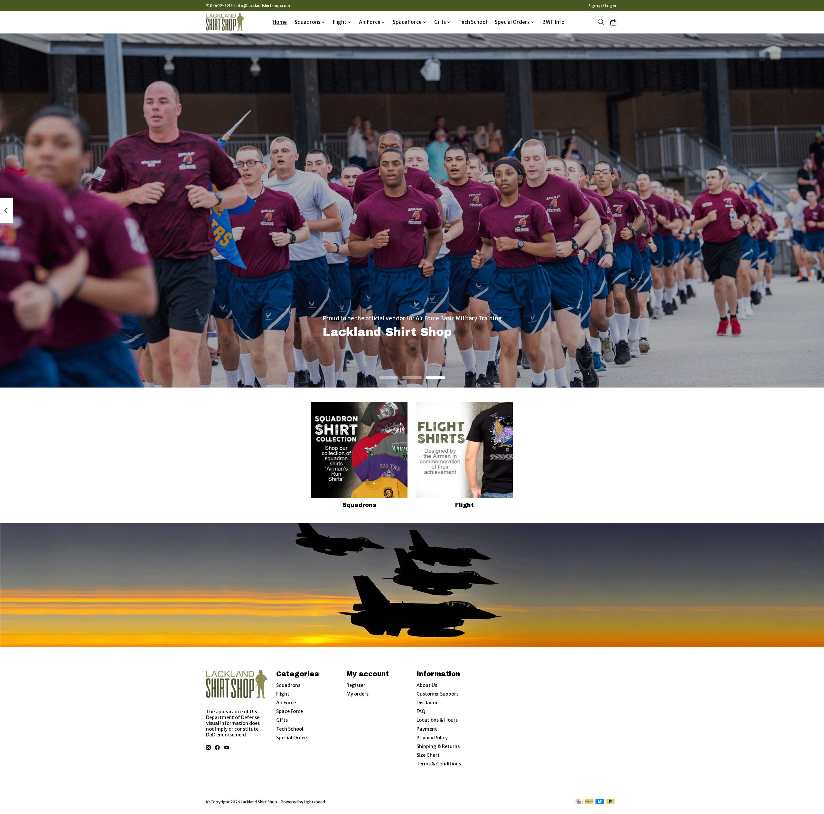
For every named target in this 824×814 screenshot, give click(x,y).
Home (280, 22)
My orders (357, 694)
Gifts (282, 720)
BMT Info (553, 22)
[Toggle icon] (600, 22)
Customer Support (437, 694)
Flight (464, 505)
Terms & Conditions (439, 764)
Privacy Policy (432, 738)
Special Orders (292, 738)
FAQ (421, 711)
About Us (427, 685)
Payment (427, 729)
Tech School (472, 22)
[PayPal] (589, 802)
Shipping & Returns (438, 746)
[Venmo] (599, 802)
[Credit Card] (579, 802)
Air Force (286, 703)
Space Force (289, 711)
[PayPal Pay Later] (610, 802)
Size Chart (428, 755)
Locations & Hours (437, 720)
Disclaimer (428, 703)
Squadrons (359, 505)
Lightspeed (314, 802)
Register (355, 685)
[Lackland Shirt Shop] (225, 22)
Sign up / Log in (602, 5)
